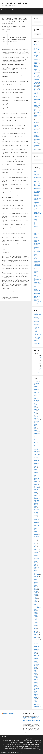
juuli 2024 (36, 386)
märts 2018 (36, 456)
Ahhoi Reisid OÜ (13, 737)
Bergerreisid (28, 739)
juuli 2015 (36, 486)
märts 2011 (36, 551)
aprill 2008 (36, 637)
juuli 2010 (36, 573)
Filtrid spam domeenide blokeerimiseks (8, 12)
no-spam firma (37, 112)
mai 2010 (36, 576)
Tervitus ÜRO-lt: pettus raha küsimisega (37, 265)
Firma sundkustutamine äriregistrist (37, 250)
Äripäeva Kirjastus (39, 751)
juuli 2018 (36, 449)
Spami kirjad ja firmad (14, 3)
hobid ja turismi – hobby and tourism (37, 82)
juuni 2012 (36, 533)
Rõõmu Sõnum (35, 746)
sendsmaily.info (15, 296)
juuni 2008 (36, 634)
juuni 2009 (36, 604)
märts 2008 (36, 639)
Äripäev (40, 749)
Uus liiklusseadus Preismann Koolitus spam (10, 297)
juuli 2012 (36, 531)
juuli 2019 (36, 430)
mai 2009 (36, 606)
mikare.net (7, 746)
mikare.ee (40, 744)
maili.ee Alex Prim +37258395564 (18, 744)
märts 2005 (36, 706)
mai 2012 (36, 534)
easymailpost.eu (25, 740)
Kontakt (32, 9)
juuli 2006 (36, 676)
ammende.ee (28, 737)
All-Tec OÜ (23, 737)
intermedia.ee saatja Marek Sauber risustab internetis (37, 91)
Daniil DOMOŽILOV (10, 740)
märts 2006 (36, 680)
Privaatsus (37, 341)
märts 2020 (36, 419)
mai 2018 (36, 452)
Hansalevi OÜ (18, 742)
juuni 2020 (36, 416)
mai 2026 (36, 381)
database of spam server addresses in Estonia (11, 293)
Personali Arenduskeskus (19, 746)
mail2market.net (7, 744)
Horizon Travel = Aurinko (7, 296)
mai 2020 (36, 418)
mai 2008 (36, 635)
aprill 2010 (36, 577)
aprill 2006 (36, 679)
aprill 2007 (36, 655)
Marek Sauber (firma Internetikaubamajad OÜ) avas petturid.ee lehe (31, 720)
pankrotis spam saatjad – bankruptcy (37, 117)
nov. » (39, 372)
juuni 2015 (36, 487)
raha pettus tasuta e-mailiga (36, 125)
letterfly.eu (40, 742)
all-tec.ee (19, 737)
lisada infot (36, 98)
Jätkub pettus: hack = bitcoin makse (37, 218)
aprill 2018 (36, 454)
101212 (4, 737)
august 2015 (37, 484)
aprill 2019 (36, 431)
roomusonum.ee (27, 746)
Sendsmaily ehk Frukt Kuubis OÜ (36, 131)
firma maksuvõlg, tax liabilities (37, 75)
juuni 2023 (36, 392)
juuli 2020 (36, 415)
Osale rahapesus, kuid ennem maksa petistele (36, 271)
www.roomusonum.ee (33, 749)
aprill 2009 (36, 607)
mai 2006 (36, 677)
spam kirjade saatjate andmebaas (37, 135)
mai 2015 (36, 489)
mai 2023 (36, 394)
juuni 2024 (36, 388)
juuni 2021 (36, 403)
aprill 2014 (36, 500)
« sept (35, 372)
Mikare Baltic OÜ (12, 746)
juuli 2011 (36, 549)
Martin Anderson (28, 744)
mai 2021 (36, 404)
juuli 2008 (36, 632)
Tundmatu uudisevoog (8, 713)
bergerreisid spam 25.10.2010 (8, 298)
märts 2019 (36, 433)
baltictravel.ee (21, 739)
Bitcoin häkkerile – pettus (36, 202)
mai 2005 (36, 703)
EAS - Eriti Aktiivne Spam (18, 740)
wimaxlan (22, 749)
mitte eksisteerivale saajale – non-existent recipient (37, 105)
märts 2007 (36, 657)
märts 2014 (36, 501)
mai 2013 (36, 518)
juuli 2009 (36, 602)
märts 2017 (36, 470)
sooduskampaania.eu (29, 748)
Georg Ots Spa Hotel (31, 740)
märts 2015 (36, 490)
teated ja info (37, 139)
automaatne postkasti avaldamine (36, 55)
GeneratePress (19, 752)
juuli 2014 (36, 495)
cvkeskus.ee (34, 739)
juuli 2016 (36, 481)
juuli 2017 (36, 469)
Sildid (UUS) (20, 12)
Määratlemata (37, 99)
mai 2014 (36, 498)
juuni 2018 (36, 451)
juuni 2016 (36, 482)
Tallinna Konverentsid (37, 748)
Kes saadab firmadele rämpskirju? (7, 9)
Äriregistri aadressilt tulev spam (23, 9)
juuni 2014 (36, 497)
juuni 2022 (36, 398)
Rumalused (36, 128)
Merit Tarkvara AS (35, 744)
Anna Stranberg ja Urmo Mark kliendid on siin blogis (31, 717)
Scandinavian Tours (11, 748)
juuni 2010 (36, 574)
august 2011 (36, 547)
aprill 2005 (36, 704)
